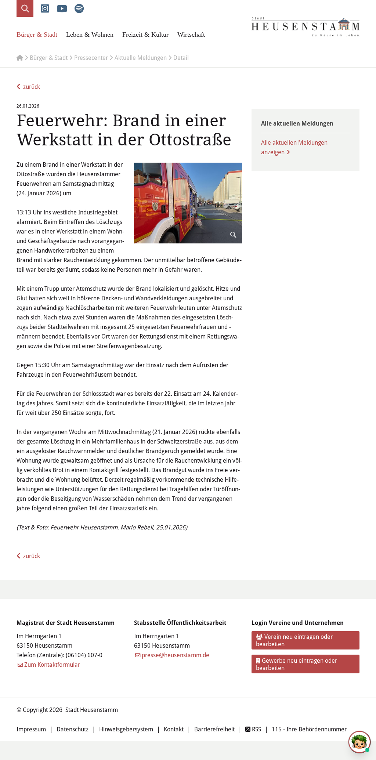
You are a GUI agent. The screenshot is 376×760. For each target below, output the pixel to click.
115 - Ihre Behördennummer (309, 729)
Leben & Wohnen (89, 34)
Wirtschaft (191, 34)
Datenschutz (72, 729)
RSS (255, 729)
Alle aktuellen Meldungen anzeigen (294, 147)
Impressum (31, 729)
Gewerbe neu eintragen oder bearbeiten (296, 664)
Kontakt (174, 729)
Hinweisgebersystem (126, 729)
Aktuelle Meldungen (141, 57)
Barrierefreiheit (214, 729)
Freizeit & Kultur (145, 34)
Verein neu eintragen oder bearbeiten (294, 640)
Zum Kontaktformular (52, 664)
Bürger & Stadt (37, 34)
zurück (31, 86)
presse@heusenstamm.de (175, 655)
